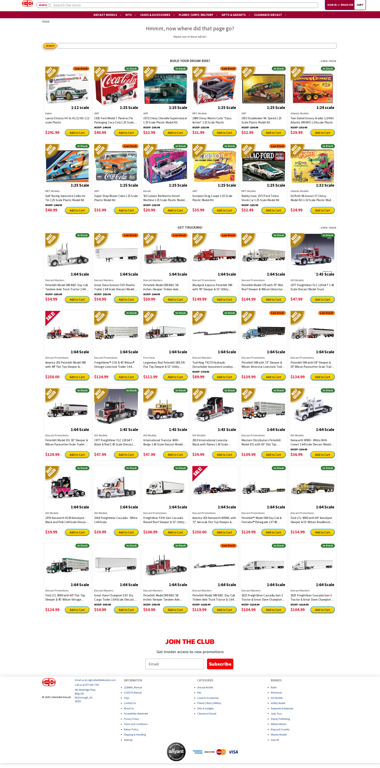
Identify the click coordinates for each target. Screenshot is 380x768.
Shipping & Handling (135, 734)
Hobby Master (278, 703)
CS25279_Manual (133, 692)
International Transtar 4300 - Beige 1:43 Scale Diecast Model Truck (163, 442)
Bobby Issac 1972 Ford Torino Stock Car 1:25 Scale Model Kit (260, 198)
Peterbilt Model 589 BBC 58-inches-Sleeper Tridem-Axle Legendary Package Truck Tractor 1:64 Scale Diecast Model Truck (164, 287)
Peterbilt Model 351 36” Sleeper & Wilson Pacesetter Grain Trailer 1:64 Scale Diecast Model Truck (66, 442)
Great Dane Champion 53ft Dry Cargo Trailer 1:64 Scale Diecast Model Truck (114, 597)
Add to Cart (77, 133)
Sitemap (128, 739)
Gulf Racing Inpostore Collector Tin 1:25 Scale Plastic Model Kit (65, 198)
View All (275, 739)
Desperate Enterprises (282, 708)
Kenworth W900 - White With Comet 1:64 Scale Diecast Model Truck (311, 442)
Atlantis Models (279, 734)
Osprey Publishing (280, 718)
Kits (128, 15)
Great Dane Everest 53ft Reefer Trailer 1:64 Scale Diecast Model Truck (114, 287)
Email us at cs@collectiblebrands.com (95, 680)
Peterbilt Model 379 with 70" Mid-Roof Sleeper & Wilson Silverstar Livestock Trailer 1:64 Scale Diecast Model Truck (262, 287)
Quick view (67, 86)
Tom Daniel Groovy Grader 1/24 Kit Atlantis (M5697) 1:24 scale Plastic (312, 120)
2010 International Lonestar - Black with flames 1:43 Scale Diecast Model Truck (210, 442)
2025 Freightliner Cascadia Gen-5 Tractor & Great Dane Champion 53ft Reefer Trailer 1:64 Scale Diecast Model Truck (262, 597)
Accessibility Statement (136, 713)
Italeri (274, 687)
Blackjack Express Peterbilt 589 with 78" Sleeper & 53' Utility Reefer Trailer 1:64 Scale (212, 287)
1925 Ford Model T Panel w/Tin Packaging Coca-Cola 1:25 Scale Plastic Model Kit (114, 120)
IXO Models (277, 697)
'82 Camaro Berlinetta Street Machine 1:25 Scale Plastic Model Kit (164, 198)
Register (347, 5)
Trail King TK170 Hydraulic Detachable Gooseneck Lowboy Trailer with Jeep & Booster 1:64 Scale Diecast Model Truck (212, 365)
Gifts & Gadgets (233, 15)
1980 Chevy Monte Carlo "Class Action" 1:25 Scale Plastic (212, 120)
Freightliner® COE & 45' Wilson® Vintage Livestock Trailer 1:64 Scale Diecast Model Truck (114, 365)
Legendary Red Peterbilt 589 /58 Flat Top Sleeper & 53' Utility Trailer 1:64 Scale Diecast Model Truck (163, 365)
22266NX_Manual (133, 687)
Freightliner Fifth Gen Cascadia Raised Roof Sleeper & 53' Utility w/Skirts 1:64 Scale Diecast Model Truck (164, 520)
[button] (151, 752)
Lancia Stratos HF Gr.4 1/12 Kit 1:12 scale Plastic (67, 120)
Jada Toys (276, 713)
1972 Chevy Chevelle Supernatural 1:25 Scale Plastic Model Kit (165, 120)
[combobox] (184, 5)
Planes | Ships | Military (196, 15)
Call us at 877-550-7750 (87, 685)
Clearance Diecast (268, 15)
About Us (129, 708)
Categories (205, 680)
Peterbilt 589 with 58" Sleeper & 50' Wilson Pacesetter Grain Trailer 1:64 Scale (312, 365)
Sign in (332, 5)
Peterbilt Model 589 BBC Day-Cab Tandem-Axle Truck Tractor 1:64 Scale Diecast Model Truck (66, 287)
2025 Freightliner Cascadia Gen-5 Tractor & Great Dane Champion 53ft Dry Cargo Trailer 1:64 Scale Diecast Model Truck (311, 597)
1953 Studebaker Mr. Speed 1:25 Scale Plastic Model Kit (261, 120)
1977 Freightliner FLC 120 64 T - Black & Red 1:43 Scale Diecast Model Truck (114, 442)
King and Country (280, 729)
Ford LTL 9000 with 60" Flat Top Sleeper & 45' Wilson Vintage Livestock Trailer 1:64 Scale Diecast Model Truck (65, 597)
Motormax (276, 692)
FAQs (126, 697)
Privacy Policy (131, 718)
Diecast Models (106, 15)
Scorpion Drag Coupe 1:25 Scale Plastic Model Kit (212, 198)
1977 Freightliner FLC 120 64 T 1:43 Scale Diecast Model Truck (312, 287)
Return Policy (131, 729)
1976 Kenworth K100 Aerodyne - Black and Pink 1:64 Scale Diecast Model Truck (66, 520)
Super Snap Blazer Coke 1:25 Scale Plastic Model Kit (116, 198)
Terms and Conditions (135, 724)
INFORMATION (133, 680)
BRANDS (276, 680)
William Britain (278, 724)
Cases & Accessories (155, 15)
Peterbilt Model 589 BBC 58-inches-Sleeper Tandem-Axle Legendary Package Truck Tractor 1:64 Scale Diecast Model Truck (164, 597)
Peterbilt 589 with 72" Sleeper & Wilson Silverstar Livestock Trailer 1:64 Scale (263, 365)
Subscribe (220, 663)
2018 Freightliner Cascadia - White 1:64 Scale (116, 520)
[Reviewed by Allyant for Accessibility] (176, 752)
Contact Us (130, 703)
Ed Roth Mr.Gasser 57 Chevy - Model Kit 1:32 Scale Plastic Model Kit (312, 198)
